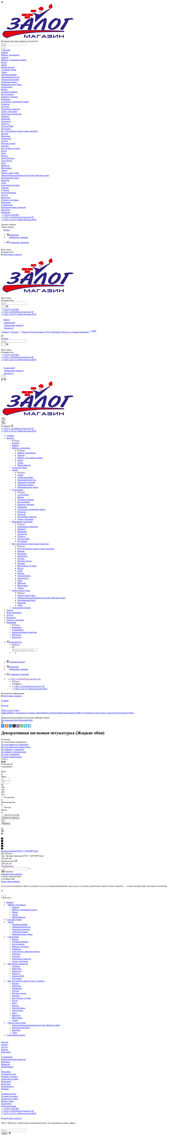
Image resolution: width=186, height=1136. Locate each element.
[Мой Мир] (10, 725)
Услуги (4, 1047)
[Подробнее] (2, 891)
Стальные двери (33, 713)
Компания (16, 627)
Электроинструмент (124, 713)
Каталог (15, 443)
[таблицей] (6, 759)
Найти (4, 1133)
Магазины (6, 1071)
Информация (7, 1067)
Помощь (5, 1089)
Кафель (4, 713)
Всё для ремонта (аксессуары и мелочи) (35, 549)
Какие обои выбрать (10, 881)
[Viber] (18, 725)
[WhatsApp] (21, 725)
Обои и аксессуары (26, 595)
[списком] (4, 759)
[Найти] (3, 47)
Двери (20, 475)
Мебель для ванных (26, 453)
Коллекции (6, 1103)
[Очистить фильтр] (3, 820)
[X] (14, 725)
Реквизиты (6, 1081)
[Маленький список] (2, 762)
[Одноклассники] (6, 725)
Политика (5, 1084)
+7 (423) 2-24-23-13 (18, 219)
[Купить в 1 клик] (2, 831)
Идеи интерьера (8, 1106)
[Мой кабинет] (2, 365)
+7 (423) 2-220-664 (10, 215)
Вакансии (5, 1064)
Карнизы (23, 720)
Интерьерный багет (10, 720)
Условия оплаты (8, 1074)
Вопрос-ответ (7, 1101)
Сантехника (23, 494)
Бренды (4, 1049)
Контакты (5, 1062)
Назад (17, 440)
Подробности (7, 866)
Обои (30, 720)
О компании (7, 1057)
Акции (4, 1044)
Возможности (7, 1086)
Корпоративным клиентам (13, 1059)
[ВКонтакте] (2, 725)
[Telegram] (29, 725)
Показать (6, 824)
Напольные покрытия (27, 526)
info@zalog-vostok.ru (12, 254)
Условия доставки (9, 1076)
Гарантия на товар (9, 1079)
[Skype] (25, 725)
